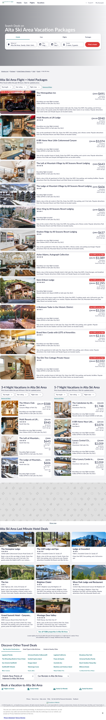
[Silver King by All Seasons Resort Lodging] (70, 217)
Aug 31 (45, 45)
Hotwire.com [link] (4, 71)
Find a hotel (92, 44)
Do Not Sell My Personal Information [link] (62, 699)
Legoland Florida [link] (7, 655)
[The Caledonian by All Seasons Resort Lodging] (88, 409)
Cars (25, 3)
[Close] (102, 713)
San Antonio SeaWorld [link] (9, 663)
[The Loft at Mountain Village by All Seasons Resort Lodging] (70, 171)
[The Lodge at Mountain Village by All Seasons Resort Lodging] (70, 194)
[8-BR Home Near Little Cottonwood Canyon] (70, 149)
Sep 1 (56, 45)
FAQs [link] (48, 699)
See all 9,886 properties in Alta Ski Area (53, 632)
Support (90, 3)
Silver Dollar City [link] (59, 671)
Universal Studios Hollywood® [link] (37, 655)
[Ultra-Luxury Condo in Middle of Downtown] (88, 466)
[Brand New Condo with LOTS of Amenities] (70, 342)
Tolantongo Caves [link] (33, 667)
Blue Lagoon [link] (6, 671)
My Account (100, 3)
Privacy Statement (9, 718)
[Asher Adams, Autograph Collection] (70, 264)
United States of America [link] (24, 71)
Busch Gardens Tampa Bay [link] (87, 663)
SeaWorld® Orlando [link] (8, 667)
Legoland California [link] (60, 655)
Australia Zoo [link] (58, 663)
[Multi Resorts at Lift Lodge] (70, 126)
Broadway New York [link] (85, 655)
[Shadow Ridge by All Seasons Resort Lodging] (70, 240)
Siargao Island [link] (32, 663)
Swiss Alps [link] (31, 671)
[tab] (18, 37)
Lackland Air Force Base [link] (86, 671)
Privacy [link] (28, 699)
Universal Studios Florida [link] (87, 659)
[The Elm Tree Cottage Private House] (70, 367)
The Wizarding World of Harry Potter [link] (14, 659)
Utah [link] (33, 71)
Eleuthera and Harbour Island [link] (63, 667)
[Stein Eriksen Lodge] (70, 290)
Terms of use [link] (35, 699)
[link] (14, 689)
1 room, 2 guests (72, 45)
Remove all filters (47, 87)
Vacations (40, 3)
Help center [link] (43, 699)
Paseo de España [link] (59, 659)
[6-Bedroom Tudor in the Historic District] (70, 317)
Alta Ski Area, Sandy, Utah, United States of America (24, 45)
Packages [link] (12, 71)
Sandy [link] (38, 71)
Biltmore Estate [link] (84, 667)
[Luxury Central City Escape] (88, 447)
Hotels (19, 3)
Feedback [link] (75, 699)
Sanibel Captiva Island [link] (35, 659)
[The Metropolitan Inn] (70, 102)
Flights (32, 3)
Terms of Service (20, 718)
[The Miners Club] (35, 408)
